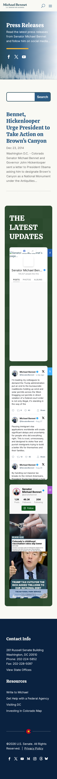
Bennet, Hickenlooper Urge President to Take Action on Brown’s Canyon (28, 128)
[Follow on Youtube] (24, 56)
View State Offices (19, 669)
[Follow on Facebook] (9, 56)
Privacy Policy (33, 748)
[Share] (32, 251)
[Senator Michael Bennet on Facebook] (28, 261)
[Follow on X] (16, 56)
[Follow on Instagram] (35, 759)
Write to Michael (17, 692)
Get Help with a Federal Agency (27, 698)
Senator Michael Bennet (27, 270)
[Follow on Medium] (28, 759)
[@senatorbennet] (16, 492)
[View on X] (43, 371)
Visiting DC (13, 704)
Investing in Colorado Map (24, 710)
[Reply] (13, 410)
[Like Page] (24, 251)
